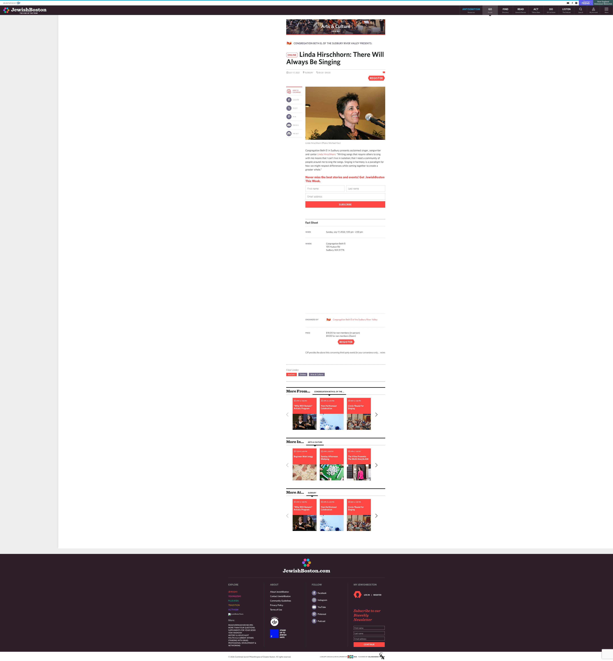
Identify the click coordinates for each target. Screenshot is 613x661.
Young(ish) (234, 596)
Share (296, 100)
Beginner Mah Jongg (303, 456)
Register (377, 595)
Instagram (322, 600)
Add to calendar (297, 91)
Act (536, 10)
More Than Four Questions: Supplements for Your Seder (242, 628)
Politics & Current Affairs (241, 638)
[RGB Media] (352, 656)
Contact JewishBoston (280, 596)
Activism (233, 609)
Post (295, 108)
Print (296, 134)
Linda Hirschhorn (326, 154)
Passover (232, 625)
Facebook (322, 593)
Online (303, 374)
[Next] (375, 414)
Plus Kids (233, 600)
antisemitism (471, 10)
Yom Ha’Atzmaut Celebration (329, 407)
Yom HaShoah (235, 632)
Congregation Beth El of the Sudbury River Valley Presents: (333, 43)
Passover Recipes (245, 625)
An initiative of (9, 3)
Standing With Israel (238, 640)
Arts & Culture (335, 26)
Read (520, 10)
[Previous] (288, 414)
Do (551, 10)
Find (505, 10)
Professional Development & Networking (242, 644)
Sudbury (312, 493)
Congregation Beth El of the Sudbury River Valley (355, 319)
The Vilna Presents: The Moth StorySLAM (358, 457)
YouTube (322, 607)
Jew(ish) (291, 374)
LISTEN (566, 10)
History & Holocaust (238, 635)
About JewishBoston (279, 591)
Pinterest (322, 614)
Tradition (234, 605)
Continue (369, 644)
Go (490, 10)
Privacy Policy (276, 605)
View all (336, 31)
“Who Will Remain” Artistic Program (303, 407)
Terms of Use (276, 609)
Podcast (321, 621)
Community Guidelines (280, 600)
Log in (367, 595)
